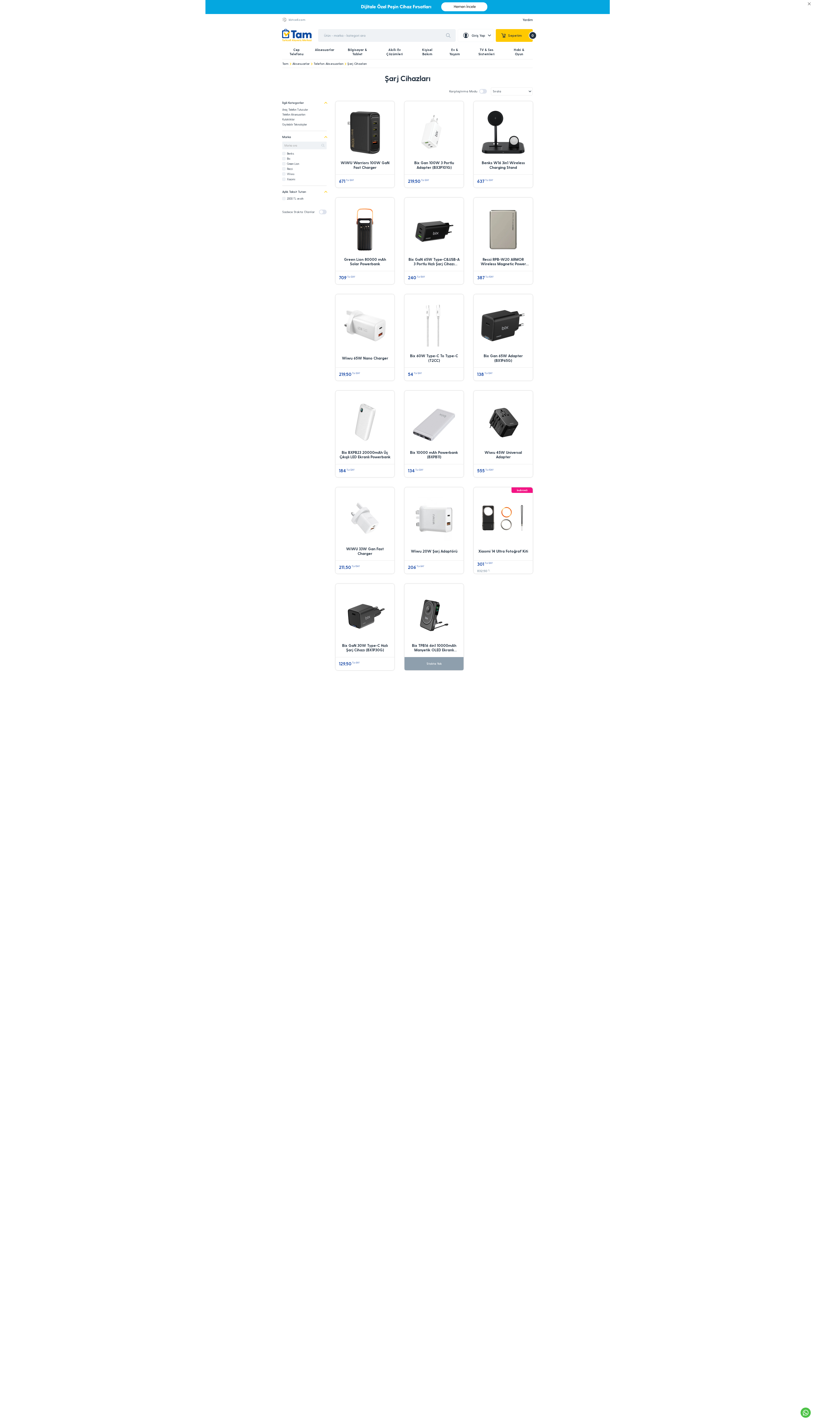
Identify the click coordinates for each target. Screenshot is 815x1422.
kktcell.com (297, 19)
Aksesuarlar (324, 50)
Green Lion (293, 163)
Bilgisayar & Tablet (357, 52)
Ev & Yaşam (454, 52)
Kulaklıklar (288, 119)
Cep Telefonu (296, 52)
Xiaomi (291, 179)
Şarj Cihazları (357, 63)
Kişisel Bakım (427, 52)
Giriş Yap (478, 35)
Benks (290, 153)
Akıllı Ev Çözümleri (394, 52)
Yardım (528, 20)
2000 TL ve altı (295, 198)
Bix (288, 158)
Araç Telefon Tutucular (295, 109)
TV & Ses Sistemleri (486, 52)
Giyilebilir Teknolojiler (294, 124)
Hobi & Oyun (519, 52)
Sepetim (520, 35)
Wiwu (290, 173)
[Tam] (297, 35)
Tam (285, 63)
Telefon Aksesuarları (328, 63)
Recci (290, 168)
